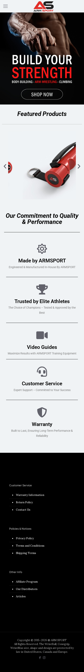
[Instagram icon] (44, 658)
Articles (21, 596)
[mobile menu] (5, 6)
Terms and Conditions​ (30, 545)
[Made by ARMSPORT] (42, 249)
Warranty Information (30, 495)
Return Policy (24, 502)
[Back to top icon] (75, 663)
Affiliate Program (27, 581)
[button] (5, 166)
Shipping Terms (26, 553)
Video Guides (42, 347)
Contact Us (23, 509)
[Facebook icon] (39, 658)
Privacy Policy (25, 538)
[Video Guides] (42, 335)
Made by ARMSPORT (42, 261)
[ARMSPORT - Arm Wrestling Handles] (43, 6)
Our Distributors (27, 589)
